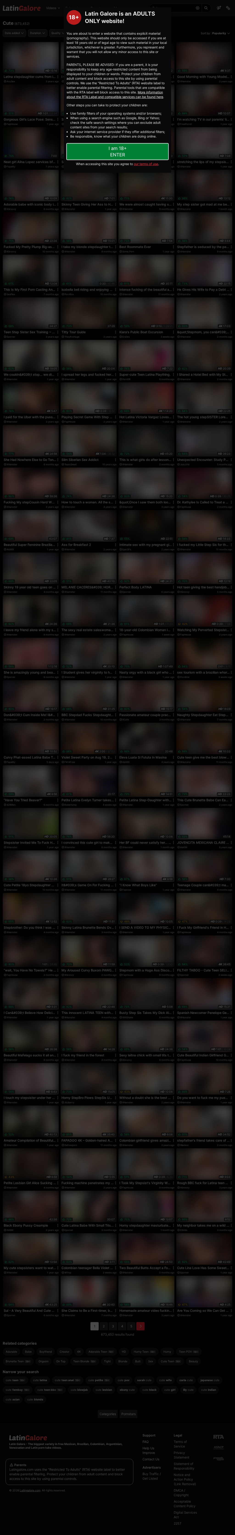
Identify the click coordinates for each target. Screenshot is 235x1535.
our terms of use (146, 164)
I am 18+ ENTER (118, 152)
